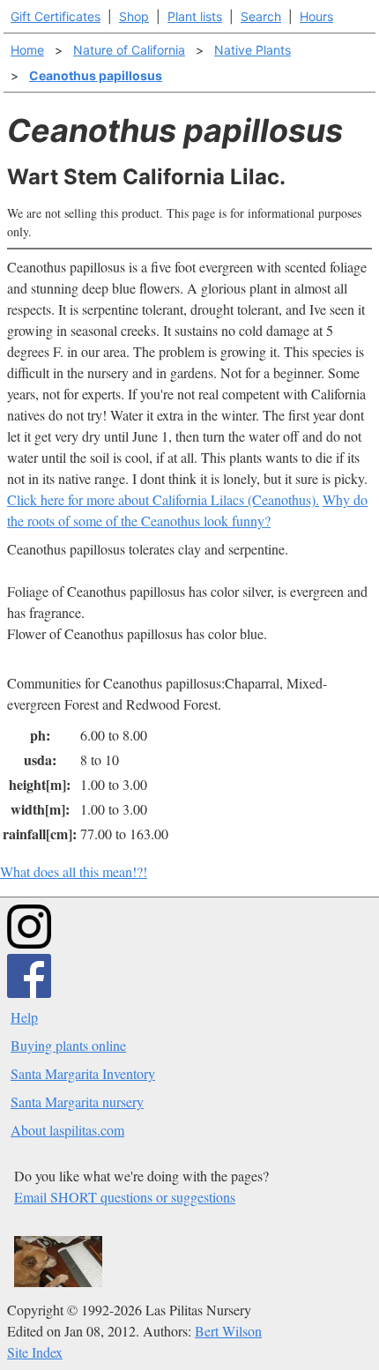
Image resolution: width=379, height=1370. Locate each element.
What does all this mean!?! (73, 871)
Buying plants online (68, 1045)
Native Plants (252, 49)
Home (27, 49)
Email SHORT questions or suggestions (124, 1197)
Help (24, 1017)
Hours (316, 16)
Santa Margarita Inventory (83, 1073)
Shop (134, 16)
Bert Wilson (228, 1331)
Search (261, 16)
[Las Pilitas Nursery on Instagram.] (29, 943)
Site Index (35, 1352)
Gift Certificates (55, 16)
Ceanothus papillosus (95, 75)
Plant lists (194, 16)
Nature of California (129, 49)
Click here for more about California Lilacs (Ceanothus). (163, 499)
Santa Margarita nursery (77, 1101)
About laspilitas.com (67, 1130)
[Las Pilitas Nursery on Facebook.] (29, 992)
